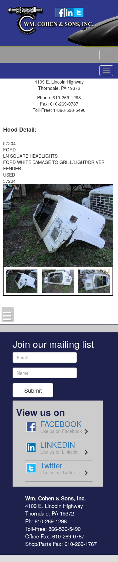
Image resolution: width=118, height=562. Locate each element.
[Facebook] (60, 12)
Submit (33, 390)
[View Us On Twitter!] (78, 12)
